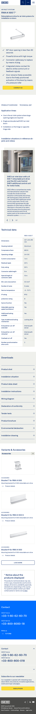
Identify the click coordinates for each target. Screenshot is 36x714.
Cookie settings (15, 710)
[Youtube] (33, 702)
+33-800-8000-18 (13, 623)
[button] (7, 220)
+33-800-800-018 (13, 660)
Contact (4, 649)
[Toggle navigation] (33, 2)
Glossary (22, 710)
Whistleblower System (7, 708)
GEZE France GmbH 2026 (7, 706)
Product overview (9, 105)
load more (18, 562)
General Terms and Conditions (22, 708)
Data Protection (5, 710)
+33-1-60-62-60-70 (14, 615)
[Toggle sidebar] (28, 2)
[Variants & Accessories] (18, 454)
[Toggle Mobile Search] (23, 2)
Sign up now (18, 688)
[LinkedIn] (30, 702)
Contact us (18, 88)
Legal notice (29, 710)
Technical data (26, 105)
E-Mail (25, 591)
